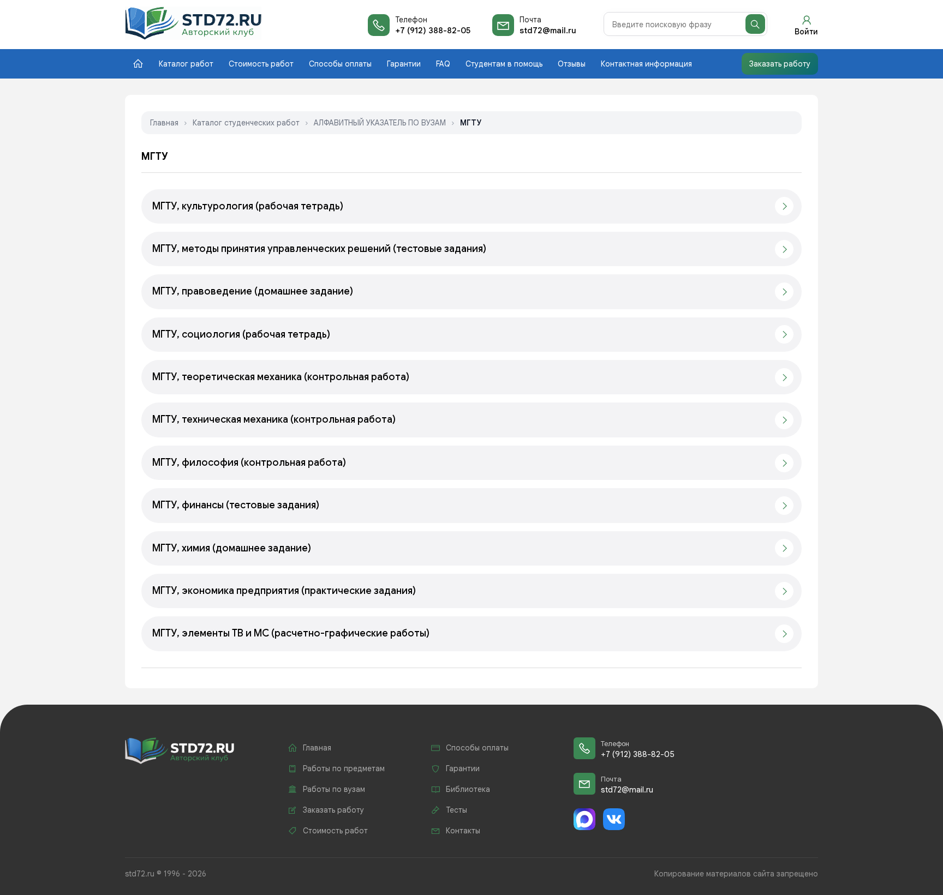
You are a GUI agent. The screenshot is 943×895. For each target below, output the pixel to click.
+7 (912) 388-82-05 (432, 30)
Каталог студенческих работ (246, 123)
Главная (164, 123)
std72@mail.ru (548, 30)
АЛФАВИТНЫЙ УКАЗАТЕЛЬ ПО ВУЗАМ (380, 123)
